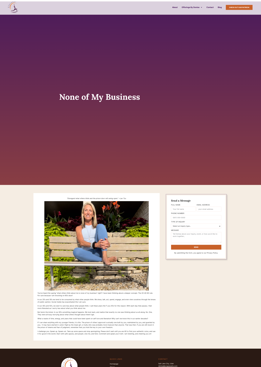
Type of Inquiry (178, 222)
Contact (210, 7)
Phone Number (177, 213)
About (175, 7)
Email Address (203, 205)
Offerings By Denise (191, 7)
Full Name (175, 205)
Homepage (114, 364)
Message (175, 230)
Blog (220, 7)
